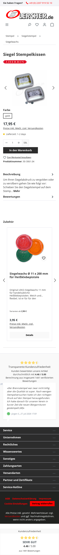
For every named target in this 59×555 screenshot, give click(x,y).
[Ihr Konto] (44, 24)
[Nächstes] (53, 88)
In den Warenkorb (20, 150)
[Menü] (7, 24)
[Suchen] (29, 24)
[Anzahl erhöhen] (19, 143)
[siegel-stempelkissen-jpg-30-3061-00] (29, 88)
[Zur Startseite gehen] (29, 14)
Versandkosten (12, 516)
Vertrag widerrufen (42, 503)
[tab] (28, 182)
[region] (29, 88)
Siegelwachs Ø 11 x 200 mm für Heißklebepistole (29, 275)
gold (7, 115)
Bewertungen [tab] (11, 196)
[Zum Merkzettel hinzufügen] (44, 258)
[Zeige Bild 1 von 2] (26, 102)
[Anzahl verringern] (6, 143)
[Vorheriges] (5, 88)
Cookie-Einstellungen (15, 503)
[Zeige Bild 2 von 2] (32, 102)
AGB (7, 498)
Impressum (45, 498)
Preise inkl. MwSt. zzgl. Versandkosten (23, 128)
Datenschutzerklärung (24, 498)
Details (29, 335)
